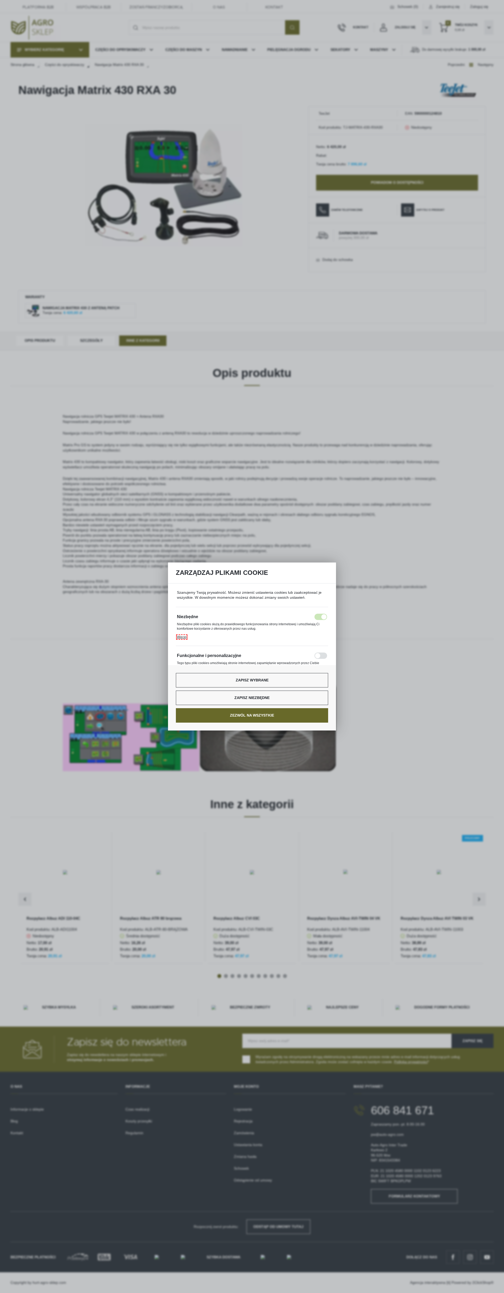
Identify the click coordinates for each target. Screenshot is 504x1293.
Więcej (182, 637)
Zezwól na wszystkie (252, 715)
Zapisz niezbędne (252, 698)
